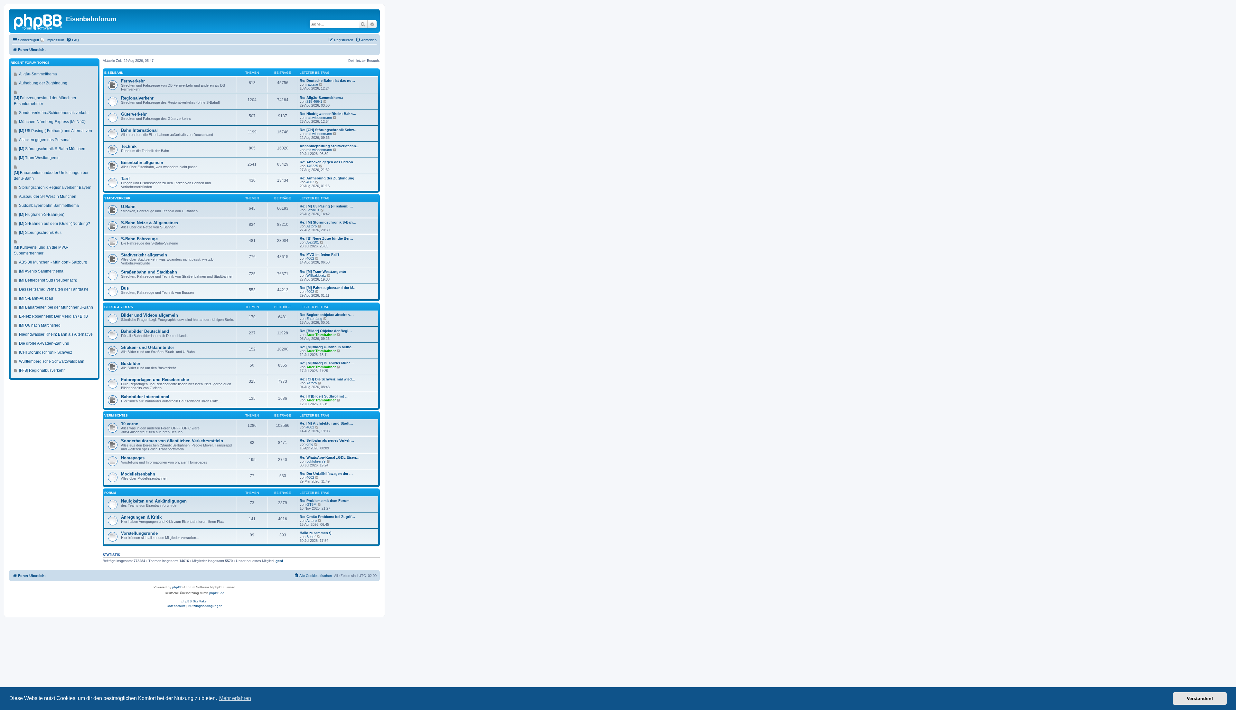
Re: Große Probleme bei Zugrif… (327, 517)
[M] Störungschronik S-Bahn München (52, 149)
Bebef (310, 537)
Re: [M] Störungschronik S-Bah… (328, 222)
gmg (309, 444)
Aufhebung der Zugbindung (43, 83)
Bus (125, 288)
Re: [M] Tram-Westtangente (323, 271)
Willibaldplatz (316, 275)
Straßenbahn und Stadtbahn (149, 272)
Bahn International (139, 130)
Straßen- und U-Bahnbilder (147, 347)
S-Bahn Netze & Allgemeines (149, 222)
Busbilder (130, 363)
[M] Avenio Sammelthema (41, 271)
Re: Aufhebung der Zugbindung (327, 178)
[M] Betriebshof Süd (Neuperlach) (48, 280)
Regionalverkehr (137, 98)
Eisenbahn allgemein (142, 162)
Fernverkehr (133, 81)
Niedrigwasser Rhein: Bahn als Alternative (56, 334)
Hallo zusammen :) (316, 533)
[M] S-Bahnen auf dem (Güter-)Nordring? (54, 223)
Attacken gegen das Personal (44, 140)
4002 (310, 182)
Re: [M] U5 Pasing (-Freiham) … (326, 206)
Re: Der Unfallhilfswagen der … (326, 473)
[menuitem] (52, 40)
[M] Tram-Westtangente (39, 158)
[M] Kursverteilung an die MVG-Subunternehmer (41, 250)
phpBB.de (216, 593)
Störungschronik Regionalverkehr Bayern (55, 187)
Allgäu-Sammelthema (38, 74)
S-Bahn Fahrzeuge (139, 238)
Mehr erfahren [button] (235, 698)
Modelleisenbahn (138, 474)
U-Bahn (128, 206)
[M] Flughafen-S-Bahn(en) (41, 214)
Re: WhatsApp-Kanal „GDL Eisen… (330, 457)
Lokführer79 (315, 461)
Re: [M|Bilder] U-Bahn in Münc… (327, 347)
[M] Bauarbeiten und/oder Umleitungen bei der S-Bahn (51, 175)
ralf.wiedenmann (319, 118)
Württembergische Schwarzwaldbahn (51, 361)
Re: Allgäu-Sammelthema (321, 98)
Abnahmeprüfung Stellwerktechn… (330, 146)
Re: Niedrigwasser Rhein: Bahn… (328, 114)
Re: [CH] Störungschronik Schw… (329, 130)
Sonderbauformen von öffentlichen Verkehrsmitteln (172, 440)
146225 (312, 166)
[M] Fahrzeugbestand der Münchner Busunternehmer (45, 101)
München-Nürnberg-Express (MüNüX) (52, 122)
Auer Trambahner (321, 335)
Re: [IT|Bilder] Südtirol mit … (324, 396)
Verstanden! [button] (1200, 698)
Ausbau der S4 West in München (47, 196)
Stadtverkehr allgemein (144, 255)
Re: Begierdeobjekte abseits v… (327, 315)
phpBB (177, 587)
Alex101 (312, 242)
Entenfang (314, 319)
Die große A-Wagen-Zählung (44, 343)
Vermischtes (116, 415)
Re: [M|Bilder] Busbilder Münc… (327, 363)
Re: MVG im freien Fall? (320, 254)
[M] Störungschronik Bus (40, 232)
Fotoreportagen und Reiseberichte (155, 379)
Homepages (133, 458)
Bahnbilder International (145, 396)
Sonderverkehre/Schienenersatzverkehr (54, 112)
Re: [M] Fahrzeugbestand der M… (328, 288)
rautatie (312, 84)
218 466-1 (314, 101)
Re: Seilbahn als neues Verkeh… (327, 440)
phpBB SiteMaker (195, 601)
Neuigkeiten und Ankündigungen (154, 501)
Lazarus (312, 210)
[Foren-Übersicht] (38, 21)
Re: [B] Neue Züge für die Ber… (326, 238)
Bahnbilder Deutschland (145, 331)
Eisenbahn (113, 72)
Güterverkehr (134, 114)
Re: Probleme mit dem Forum (325, 501)
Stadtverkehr (117, 198)
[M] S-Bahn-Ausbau (36, 298)
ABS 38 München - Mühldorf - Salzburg (53, 262)
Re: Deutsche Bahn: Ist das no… (327, 80)
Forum (110, 492)
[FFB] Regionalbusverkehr (42, 370)
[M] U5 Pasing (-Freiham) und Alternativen (55, 131)
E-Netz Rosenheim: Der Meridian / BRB (53, 316)
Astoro (311, 226)
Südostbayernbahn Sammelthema (49, 205)
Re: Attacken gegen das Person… (328, 162)
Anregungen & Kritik (141, 517)
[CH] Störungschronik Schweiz (45, 352)
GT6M (311, 504)
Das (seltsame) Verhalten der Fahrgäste (54, 289)
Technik (128, 146)
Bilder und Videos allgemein (149, 315)
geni (279, 561)
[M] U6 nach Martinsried (40, 325)
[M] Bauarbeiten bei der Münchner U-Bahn (56, 307)
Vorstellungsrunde (139, 533)
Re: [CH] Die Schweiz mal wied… (327, 379)
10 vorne (129, 423)
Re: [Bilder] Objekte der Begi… (326, 331)
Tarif (125, 178)
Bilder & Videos (118, 307)
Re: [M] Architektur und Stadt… (326, 423)
